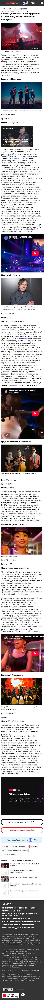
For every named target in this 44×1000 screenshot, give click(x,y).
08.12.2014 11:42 (6, 9)
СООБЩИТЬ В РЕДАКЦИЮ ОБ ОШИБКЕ (18, 928)
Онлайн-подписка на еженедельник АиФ (21, 922)
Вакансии (16, 911)
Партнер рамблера (20, 989)
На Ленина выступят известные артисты (23, 877)
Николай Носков (22, 339)
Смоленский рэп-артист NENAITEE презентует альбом (22, 871)
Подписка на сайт (21, 919)
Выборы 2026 (28, 925)
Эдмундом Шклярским (18, 158)
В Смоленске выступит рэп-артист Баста (23, 891)
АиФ (19, 51)
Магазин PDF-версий (11, 925)
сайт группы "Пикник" (33, 111)
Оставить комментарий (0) (22, 830)
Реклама (6, 911)
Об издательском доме (12, 908)
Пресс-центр (31, 908)
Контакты (6, 919)
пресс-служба (16, 309)
